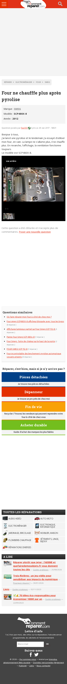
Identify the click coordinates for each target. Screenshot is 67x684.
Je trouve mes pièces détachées (33, 384)
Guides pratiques (40, 569)
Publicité (23, 666)
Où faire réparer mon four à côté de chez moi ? (29, 317)
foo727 (24, 128)
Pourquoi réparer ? (21, 583)
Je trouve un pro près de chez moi (33, 399)
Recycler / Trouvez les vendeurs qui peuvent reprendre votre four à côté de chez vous (33, 415)
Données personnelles (43, 662)
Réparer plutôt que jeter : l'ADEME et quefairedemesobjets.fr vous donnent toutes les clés (35, 566)
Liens (6, 589)
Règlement (59, 662)
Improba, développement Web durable (30, 661)
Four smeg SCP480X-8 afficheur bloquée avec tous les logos (35, 321)
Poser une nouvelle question (35, 231)
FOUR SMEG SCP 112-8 (17, 349)
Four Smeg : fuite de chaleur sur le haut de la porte (31, 341)
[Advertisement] (33, 42)
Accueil (33, 4)
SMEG (17, 108)
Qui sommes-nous (27, 659)
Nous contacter (43, 666)
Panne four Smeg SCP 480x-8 (21, 337)
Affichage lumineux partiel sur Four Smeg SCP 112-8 (31, 329)
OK (47, 644)
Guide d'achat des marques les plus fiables (33, 432)
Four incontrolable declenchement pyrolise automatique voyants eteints (34, 355)
